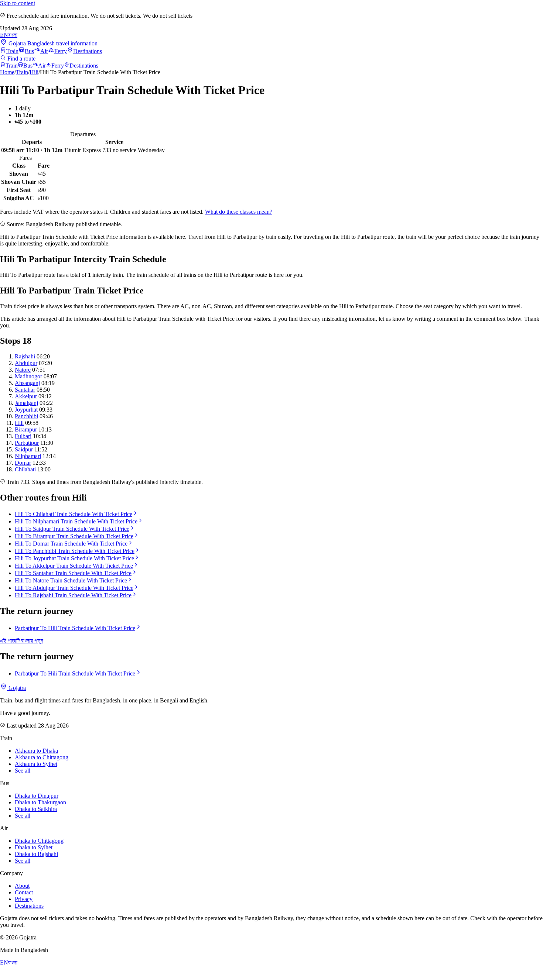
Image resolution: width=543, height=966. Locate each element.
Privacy (24, 899)
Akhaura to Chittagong (41, 757)
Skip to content (17, 3)
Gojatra (16, 688)
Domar (23, 463)
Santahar (25, 389)
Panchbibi (26, 416)
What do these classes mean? (238, 212)
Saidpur (24, 449)
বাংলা (12, 35)
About (22, 886)
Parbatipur (27, 443)
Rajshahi (25, 356)
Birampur (26, 429)
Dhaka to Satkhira (36, 809)
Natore (23, 370)
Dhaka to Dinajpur (36, 796)
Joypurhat (26, 409)
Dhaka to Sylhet (33, 847)
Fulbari (23, 436)
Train (12, 51)
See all (22, 770)
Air (44, 51)
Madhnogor (28, 376)
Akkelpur (26, 396)
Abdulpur (26, 363)
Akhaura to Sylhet (36, 764)
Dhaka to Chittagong (39, 841)
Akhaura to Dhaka (36, 750)
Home (7, 72)
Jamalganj (26, 403)
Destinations (87, 51)
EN (4, 35)
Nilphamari (28, 456)
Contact (24, 892)
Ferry (60, 51)
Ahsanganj (27, 383)
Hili (34, 72)
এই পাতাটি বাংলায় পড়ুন (21, 640)
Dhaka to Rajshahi (36, 854)
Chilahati (25, 469)
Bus (29, 51)
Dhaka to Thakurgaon (40, 802)
